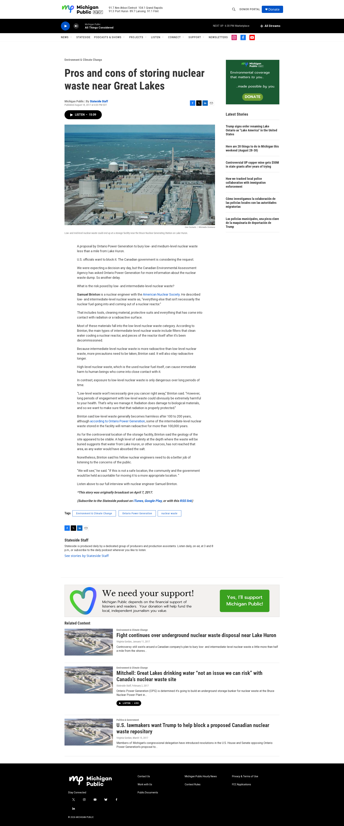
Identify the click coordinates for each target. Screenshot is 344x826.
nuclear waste (169, 513)
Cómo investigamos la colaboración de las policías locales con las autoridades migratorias (251, 202)
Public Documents (148, 792)
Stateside (83, 37)
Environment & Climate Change (83, 59)
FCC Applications (241, 784)
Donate (274, 9)
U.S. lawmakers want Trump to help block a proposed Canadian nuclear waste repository (192, 728)
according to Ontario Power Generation (117, 421)
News (65, 37)
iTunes (138, 501)
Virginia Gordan (124, 641)
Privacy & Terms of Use (245, 776)
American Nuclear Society (161, 294)
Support (194, 37)
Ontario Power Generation (137, 513)
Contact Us (144, 776)
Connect (174, 37)
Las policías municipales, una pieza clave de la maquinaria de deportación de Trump (252, 223)
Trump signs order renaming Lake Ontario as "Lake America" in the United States (251, 130)
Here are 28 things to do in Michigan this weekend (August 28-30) (252, 148)
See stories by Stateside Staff (86, 556)
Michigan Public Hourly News (201, 776)
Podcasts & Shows (107, 37)
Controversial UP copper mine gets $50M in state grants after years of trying (252, 164)
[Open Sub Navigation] (71, 37)
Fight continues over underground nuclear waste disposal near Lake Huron (196, 635)
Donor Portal (250, 9)
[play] (65, 26)
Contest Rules (192, 784)
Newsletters (218, 37)
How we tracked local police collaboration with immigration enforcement (246, 182)
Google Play (153, 501)
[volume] (76, 26)
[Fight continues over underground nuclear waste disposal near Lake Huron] (88, 642)
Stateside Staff (99, 101)
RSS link (186, 501)
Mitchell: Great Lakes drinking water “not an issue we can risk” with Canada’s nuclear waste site (189, 676)
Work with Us (145, 784)
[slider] (81, 26)
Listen (155, 37)
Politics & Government (127, 719)
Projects (136, 37)
